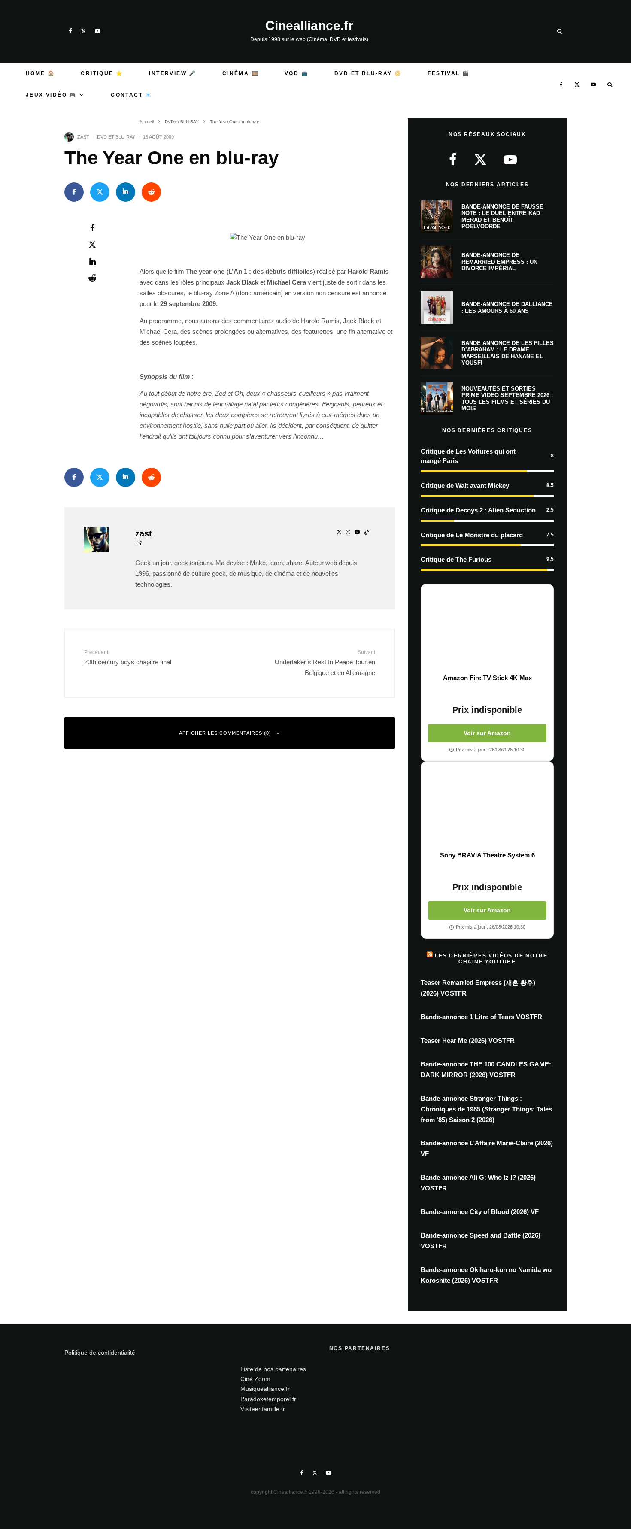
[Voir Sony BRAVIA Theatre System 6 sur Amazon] (487, 806)
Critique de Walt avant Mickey (465, 485)
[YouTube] (98, 31)
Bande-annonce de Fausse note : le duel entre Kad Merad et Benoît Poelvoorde (502, 216)
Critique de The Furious (456, 559)
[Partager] (74, 192)
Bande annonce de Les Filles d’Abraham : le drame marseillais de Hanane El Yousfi (507, 353)
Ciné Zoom (255, 1378)
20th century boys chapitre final (127, 657)
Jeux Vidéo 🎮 (51, 95)
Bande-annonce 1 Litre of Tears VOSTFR (481, 1016)
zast (83, 136)
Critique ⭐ (102, 73)
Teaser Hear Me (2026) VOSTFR (468, 1040)
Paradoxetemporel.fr (268, 1399)
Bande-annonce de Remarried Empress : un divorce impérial (499, 262)
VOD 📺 (297, 73)
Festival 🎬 (449, 73)
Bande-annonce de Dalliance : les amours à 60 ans (507, 307)
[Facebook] (70, 31)
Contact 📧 (132, 95)
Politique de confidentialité (99, 1352)
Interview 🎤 (172, 73)
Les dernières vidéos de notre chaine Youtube (491, 959)
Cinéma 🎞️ (240, 73)
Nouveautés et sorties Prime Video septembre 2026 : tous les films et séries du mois (507, 398)
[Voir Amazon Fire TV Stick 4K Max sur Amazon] (487, 629)
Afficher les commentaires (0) (225, 733)
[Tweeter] (99, 192)
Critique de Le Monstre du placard (472, 535)
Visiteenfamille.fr (262, 1408)
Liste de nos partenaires (273, 1369)
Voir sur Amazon (487, 733)
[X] (83, 31)
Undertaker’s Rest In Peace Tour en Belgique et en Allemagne (325, 662)
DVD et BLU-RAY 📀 (368, 73)
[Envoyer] (151, 192)
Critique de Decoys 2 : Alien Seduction (478, 510)
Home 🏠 (40, 73)
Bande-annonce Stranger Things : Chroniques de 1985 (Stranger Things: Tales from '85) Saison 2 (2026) (486, 1109)
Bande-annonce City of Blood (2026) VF (480, 1211)
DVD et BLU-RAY (116, 136)
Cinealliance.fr (309, 25)
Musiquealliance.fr (265, 1388)
